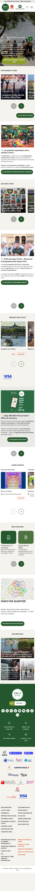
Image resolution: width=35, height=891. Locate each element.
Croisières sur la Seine (8, 349)
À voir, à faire (5, 810)
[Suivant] (30, 39)
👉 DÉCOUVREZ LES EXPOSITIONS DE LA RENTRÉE (17, 172)
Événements (5, 813)
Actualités (21, 816)
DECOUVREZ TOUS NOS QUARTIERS (12, 623)
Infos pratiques (23, 821)
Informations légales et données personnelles (8, 841)
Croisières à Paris (7, 818)
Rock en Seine (6, 491)
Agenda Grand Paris (24, 818)
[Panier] (27, 7)
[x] (17, 715)
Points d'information (25, 813)
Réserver (21, 354)
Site (11, 703)
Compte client (6, 851)
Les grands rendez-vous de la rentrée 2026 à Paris (13, 96)
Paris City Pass (25, 672)
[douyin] (27, 710)
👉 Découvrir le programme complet (14, 282)
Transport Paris (6, 832)
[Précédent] (5, 39)
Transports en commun (7, 546)
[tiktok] (15, 710)
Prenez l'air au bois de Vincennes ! (16, 651)
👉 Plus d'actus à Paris (25, 115)
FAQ (2, 854)
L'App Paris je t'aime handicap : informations (7, 858)
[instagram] (7, 710)
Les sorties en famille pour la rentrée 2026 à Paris (13, 209)
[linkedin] (11, 710)
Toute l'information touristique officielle (10, 668)
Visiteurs (19, 703)
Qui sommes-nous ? (24, 807)
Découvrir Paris (6, 807)
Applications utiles (23, 546)
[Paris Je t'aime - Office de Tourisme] (5, 7)
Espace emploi (22, 810)
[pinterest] (19, 710)
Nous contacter (23, 824)
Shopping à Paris (6, 826)
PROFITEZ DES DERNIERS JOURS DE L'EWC (14, 61)
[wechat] (23, 710)
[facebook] (3, 710)
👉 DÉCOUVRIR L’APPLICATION (17, 439)
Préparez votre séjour (8, 816)
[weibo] (32, 710)
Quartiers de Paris (7, 829)
